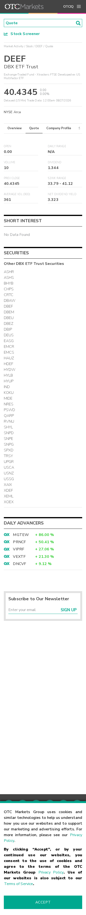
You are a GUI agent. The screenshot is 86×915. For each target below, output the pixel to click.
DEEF (39, 46)
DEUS (9, 335)
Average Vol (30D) (17, 194)
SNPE (8, 438)
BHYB (9, 283)
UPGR (9, 461)
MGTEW (21, 534)
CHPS (9, 289)
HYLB (8, 375)
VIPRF (18, 549)
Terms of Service (18, 883)
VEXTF (19, 556)
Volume (9, 162)
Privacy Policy (51, 872)
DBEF (8, 306)
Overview (14, 128)
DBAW (10, 300)
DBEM (9, 312)
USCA (9, 467)
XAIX (8, 484)
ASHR (9, 271)
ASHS (9, 277)
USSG (9, 479)
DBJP (8, 329)
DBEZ (9, 323)
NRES (9, 404)
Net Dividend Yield (62, 194)
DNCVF (19, 563)
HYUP (9, 381)
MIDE (8, 398)
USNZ (9, 473)
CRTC (9, 294)
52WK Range (57, 178)
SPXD (9, 450)
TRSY (8, 456)
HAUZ (9, 358)
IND (7, 387)
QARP (9, 415)
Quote (34, 128)
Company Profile (58, 128)
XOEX (9, 502)
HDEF (8, 364)
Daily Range (57, 146)
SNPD (9, 433)
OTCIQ (68, 6)
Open (7, 146)
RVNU (9, 421)
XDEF (8, 490)
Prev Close (12, 178)
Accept (43, 902)
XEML (9, 496)
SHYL (8, 427)
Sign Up (69, 610)
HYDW (10, 369)
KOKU (9, 392)
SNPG (9, 444)
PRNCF (19, 542)
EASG (9, 341)
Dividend (54, 162)
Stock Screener (24, 33)
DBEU (9, 318)
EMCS (9, 352)
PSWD (9, 410)
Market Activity (13, 46)
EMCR (9, 346)
